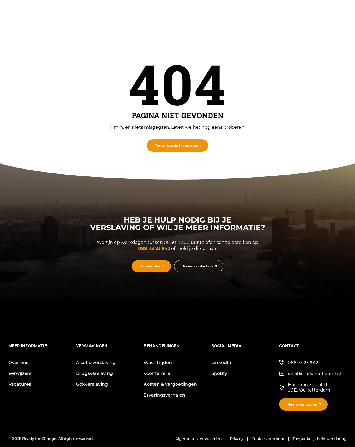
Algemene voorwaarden (198, 438)
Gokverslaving (92, 384)
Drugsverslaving (94, 373)
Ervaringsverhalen (164, 395)
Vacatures (19, 384)
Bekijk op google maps (304, 384)
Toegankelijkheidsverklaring (320, 438)
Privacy (237, 438)
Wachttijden (158, 362)
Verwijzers (19, 373)
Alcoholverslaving (96, 362)
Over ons (18, 362)
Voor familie (157, 373)
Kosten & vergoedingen (170, 384)
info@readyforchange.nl (314, 374)
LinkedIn (221, 362)
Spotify (219, 373)
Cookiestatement (268, 438)
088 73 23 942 (154, 248)
